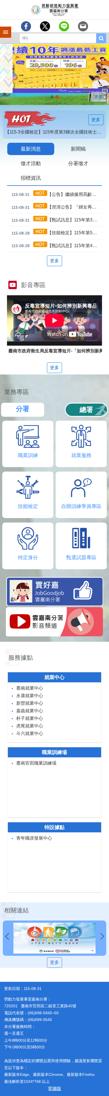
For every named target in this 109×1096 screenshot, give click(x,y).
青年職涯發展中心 (34, 838)
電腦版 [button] (54, 1088)
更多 (98, 96)
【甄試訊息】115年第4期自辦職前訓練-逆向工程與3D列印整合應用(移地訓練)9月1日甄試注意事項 (56, 245)
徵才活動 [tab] (31, 163)
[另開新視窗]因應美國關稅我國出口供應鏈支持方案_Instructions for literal (57, 97)
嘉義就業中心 (29, 710)
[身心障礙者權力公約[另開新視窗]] (54, 938)
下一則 (102, 936)
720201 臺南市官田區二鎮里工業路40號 (40, 1006)
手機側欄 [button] (3, 28)
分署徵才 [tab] (78, 163)
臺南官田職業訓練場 (36, 763)
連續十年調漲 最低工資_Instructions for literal (52, 97)
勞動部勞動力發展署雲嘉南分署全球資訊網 (54, 10)
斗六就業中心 (29, 733)
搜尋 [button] (101, 38)
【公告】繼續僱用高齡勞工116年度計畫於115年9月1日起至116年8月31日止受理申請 (56, 194)
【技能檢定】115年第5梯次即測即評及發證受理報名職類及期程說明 (56, 232)
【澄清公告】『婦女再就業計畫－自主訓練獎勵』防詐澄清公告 (56, 207)
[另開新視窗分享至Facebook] (26, 26)
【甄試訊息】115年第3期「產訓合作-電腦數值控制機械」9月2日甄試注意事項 (56, 220)
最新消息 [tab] (31, 149)
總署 (86, 409)
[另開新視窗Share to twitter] (45, 26)
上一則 (7, 936)
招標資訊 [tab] (31, 178)
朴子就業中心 (29, 718)
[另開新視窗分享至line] (64, 26)
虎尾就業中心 (29, 725)
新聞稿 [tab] (78, 149)
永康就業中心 (29, 695)
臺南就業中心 (29, 688)
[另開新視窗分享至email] (83, 26)
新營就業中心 (29, 703)
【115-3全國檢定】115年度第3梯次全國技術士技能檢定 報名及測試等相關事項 (55, 132)
